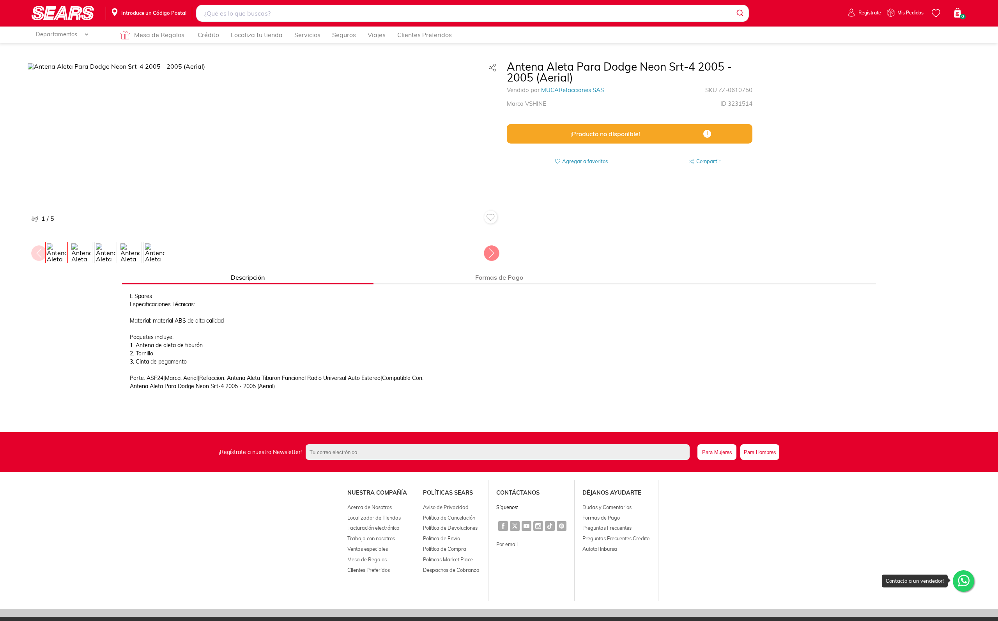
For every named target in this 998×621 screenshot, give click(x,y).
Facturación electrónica (373, 528)
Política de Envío (441, 538)
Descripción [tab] (248, 277)
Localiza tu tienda (257, 35)
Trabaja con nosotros (371, 538)
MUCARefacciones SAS (572, 90)
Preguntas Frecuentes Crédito (615, 538)
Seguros (344, 35)
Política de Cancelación (449, 518)
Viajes (377, 35)
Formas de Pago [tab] (499, 277)
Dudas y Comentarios (607, 507)
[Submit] (739, 13)
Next (491, 251)
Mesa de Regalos (159, 35)
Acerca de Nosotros (369, 507)
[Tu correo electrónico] (500, 452)
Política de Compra (444, 549)
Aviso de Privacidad (446, 507)
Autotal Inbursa (599, 549)
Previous (38, 251)
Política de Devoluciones (450, 528)
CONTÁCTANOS (518, 492)
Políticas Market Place (448, 559)
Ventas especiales (367, 549)
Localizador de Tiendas (374, 518)
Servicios (307, 35)
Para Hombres (760, 452)
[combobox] (472, 13)
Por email (507, 544)
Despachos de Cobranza (451, 570)
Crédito (208, 35)
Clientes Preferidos (424, 35)
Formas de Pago (601, 518)
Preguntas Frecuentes (607, 528)
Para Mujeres (717, 452)
